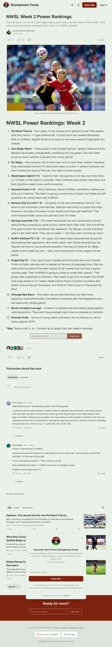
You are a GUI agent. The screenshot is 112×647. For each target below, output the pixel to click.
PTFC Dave (17, 402)
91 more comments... (15, 494)
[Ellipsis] (104, 402)
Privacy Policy (76, 587)
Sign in (103, 5)
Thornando (17, 445)
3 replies (19, 436)
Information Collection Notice (55, 587)
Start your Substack (48, 634)
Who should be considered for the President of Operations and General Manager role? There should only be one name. (39, 520)
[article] (56, 522)
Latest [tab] (16, 507)
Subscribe (89, 5)
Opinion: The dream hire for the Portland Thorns (36, 515)
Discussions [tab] (27, 507)
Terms (64, 627)
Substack (42, 641)
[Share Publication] (78, 5)
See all (11, 586)
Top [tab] (9, 507)
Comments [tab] (13, 377)
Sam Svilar (25, 575)
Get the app (69, 634)
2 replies (19, 481)
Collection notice (76, 627)
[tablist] (18, 377)
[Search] (72, 5)
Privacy (56, 627)
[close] (82, 538)
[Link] (2, 123)
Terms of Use (69, 585)
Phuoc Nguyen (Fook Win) (24, 31)
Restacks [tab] (24, 377)
